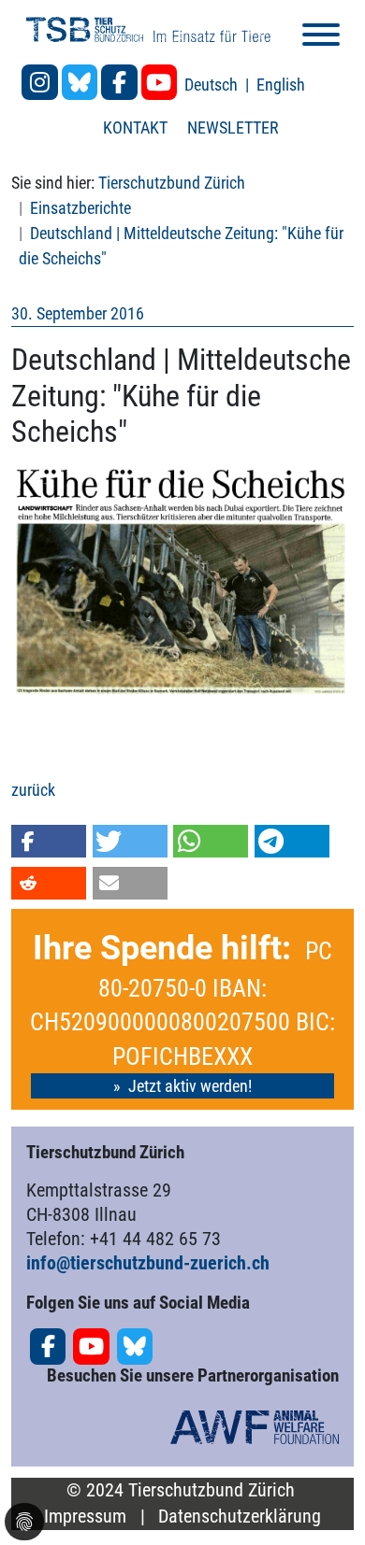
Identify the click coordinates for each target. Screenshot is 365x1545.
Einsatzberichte (80, 208)
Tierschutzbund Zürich (171, 182)
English (280, 84)
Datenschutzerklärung (239, 1516)
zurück (33, 790)
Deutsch (212, 84)
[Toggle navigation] (321, 37)
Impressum (85, 1516)
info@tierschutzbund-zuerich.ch (148, 1263)
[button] (48, 841)
